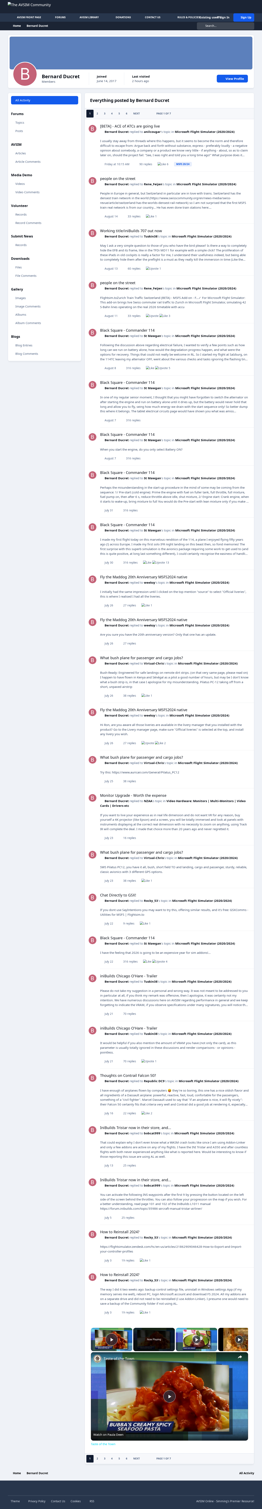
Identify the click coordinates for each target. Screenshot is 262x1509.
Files (18, 267)
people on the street (118, 178)
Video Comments (27, 192)
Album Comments (28, 323)
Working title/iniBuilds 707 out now (131, 230)
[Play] (196, 1339)
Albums (20, 314)
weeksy (149, 582)
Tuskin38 (151, 236)
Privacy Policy (36, 1501)
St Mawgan (152, 336)
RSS (91, 1501)
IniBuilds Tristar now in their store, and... (135, 1127)
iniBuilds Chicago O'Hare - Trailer (128, 975)
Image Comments (28, 306)
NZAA (148, 801)
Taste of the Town (119, 1358)
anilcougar (152, 132)
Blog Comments (26, 354)
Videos (20, 184)
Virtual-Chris (154, 663)
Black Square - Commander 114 (127, 330)
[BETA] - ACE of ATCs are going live (130, 126)
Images (20, 298)
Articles (20, 153)
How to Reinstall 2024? (119, 1231)
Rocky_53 (151, 901)
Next (136, 113)
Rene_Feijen (153, 184)
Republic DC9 (154, 1081)
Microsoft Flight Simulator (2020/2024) (205, 132)
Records (21, 214)
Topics (19, 122)
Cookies (76, 1501)
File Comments (25, 276)
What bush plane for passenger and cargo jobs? (141, 657)
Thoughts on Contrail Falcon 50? (128, 1075)
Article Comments (28, 161)
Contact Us (58, 1501)
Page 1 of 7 (163, 113)
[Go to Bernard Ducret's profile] (92, 129)
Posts (19, 131)
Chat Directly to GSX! (118, 895)
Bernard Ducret (117, 132)
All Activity (22, 100)
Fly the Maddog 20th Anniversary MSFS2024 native (143, 576)
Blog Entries (23, 345)
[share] (240, 1356)
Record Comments (28, 222)
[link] (97, 1359)
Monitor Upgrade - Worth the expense (133, 795)
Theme (16, 1501)
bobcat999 (152, 1133)
